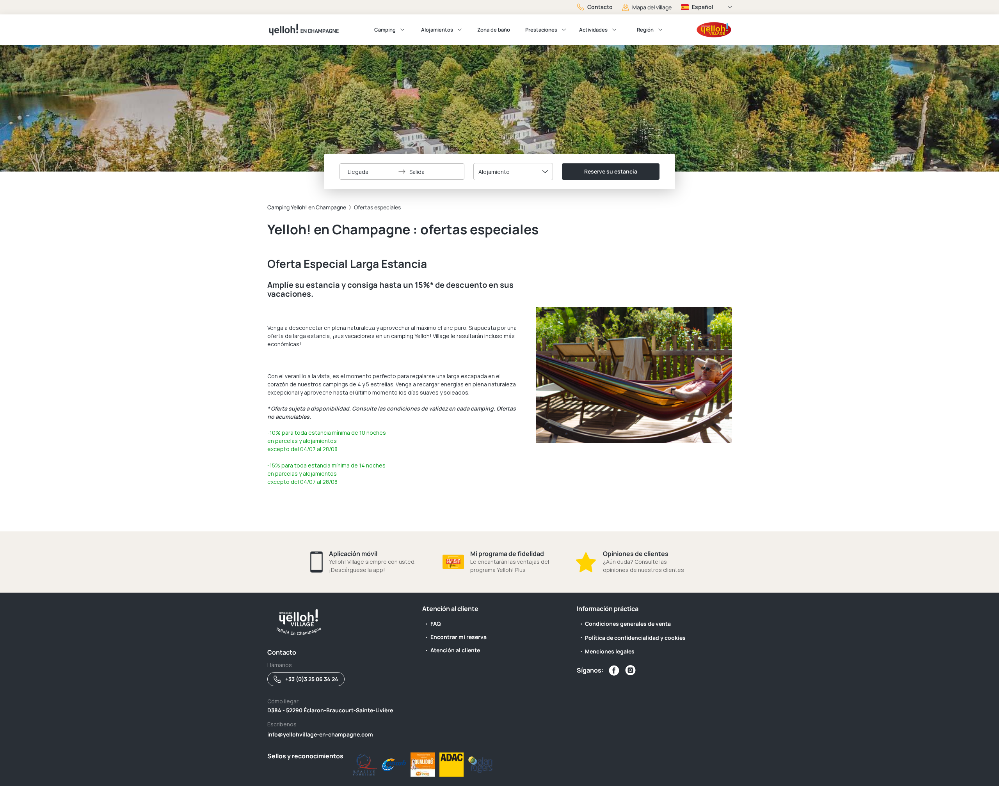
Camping (385, 29)
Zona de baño (493, 29)
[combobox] (513, 171)
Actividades (593, 29)
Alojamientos (437, 29)
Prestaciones (541, 29)
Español (702, 7)
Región (645, 29)
